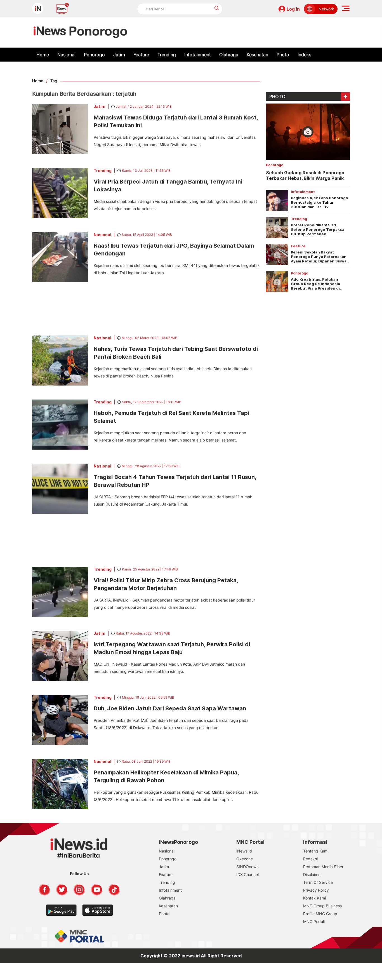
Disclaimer (312, 874)
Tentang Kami (315, 851)
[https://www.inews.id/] (80, 32)
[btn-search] (217, 8)
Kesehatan (257, 54)
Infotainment (197, 54)
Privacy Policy (316, 890)
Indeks (304, 54)
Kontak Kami (314, 898)
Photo (283, 54)
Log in (293, 9)
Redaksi (310, 858)
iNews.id (244, 851)
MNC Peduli (314, 921)
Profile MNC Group (320, 913)
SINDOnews (247, 866)
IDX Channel (247, 874)
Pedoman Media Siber (323, 866)
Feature (141, 54)
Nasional (66, 54)
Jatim (119, 54)
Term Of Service (318, 882)
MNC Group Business (322, 905)
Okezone (244, 858)
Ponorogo (94, 54)
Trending (166, 54)
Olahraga (228, 54)
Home (42, 54)
